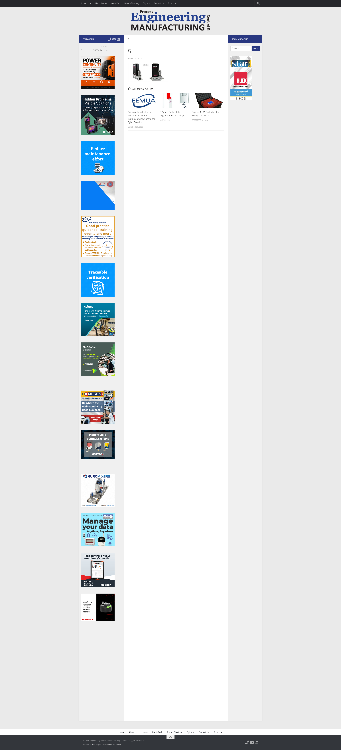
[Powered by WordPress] (93, 744)
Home (83, 3)
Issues (104, 3)
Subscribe (172, 3)
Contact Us (159, 3)
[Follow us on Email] (114, 39)
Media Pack (116, 3)
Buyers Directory (131, 3)
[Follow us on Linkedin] (118, 39)
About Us (94, 3)
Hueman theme (115, 744)
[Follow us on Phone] (109, 39)
